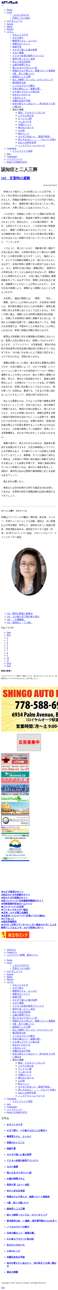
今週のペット (25, 124)
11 (8, 660)
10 (8, 658)
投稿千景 (16, 46)
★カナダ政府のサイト (12, 891)
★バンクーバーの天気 (12, 906)
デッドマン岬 (25, 118)
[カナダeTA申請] (15, 764)
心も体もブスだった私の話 (25, 91)
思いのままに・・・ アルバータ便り (37, 139)
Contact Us (12, 952)
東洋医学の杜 (19, 82)
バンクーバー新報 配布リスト (22, 955)
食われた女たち (26, 127)
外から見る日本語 (21, 61)
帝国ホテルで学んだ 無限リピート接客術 (33, 70)
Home (9, 10)
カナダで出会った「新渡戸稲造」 (35, 136)
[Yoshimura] (15, 794)
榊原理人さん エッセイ (24, 40)
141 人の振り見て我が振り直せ (23, 616)
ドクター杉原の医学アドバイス (28, 55)
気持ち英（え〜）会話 (23, 58)
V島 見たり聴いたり (23, 73)
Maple (9, 26)
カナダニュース (15, 21)
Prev (9, 635)
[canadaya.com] (15, 831)
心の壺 (21, 130)
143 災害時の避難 (15, 178)
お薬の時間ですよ (21, 64)
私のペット (23, 133)
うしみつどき (25, 121)
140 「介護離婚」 (16, 619)
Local (9, 12)
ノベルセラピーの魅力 (23, 85)
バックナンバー (15, 159)
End (8, 666)
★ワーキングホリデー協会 (14, 909)
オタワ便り (18, 37)
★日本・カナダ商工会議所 (14, 912)
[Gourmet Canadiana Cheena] (15, 770)
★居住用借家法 (9, 921)
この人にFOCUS (20, 15)
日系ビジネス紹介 (21, 18)
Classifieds (11, 148)
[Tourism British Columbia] (15, 860)
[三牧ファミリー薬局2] (15, 801)
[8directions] (15, 825)
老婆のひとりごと (21, 43)
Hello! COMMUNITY (17, 162)
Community (12, 156)
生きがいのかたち (21, 94)
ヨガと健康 (18, 52)
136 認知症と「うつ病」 (20, 622)
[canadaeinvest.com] (15, 782)
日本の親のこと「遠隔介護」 (27, 88)
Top (3, 1287)
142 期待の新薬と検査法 (20, 613)
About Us (11, 949)
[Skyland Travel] (15, 776)
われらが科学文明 (27, 142)
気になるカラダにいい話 (24, 67)
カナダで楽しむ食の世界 (24, 49)
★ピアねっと (7, 918)
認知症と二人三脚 (21, 76)
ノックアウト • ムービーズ (31, 145)
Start (9, 632)
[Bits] (15, 814)
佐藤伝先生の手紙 (21, 100)
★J (2, 924)
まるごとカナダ (20, 35)
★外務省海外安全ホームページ (16, 903)
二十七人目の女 (26, 115)
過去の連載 (12, 1272)
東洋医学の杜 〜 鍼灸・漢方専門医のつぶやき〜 (32, 1221)
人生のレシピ (19, 97)
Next (9, 663)
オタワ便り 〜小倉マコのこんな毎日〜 (27, 1130)
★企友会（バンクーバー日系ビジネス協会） (23, 915)
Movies (10, 29)
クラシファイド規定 (22, 151)
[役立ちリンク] (15, 937)
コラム (10, 32)
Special (10, 24)
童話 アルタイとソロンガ (31, 112)
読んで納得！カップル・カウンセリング (32, 79)
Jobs (9, 154)
